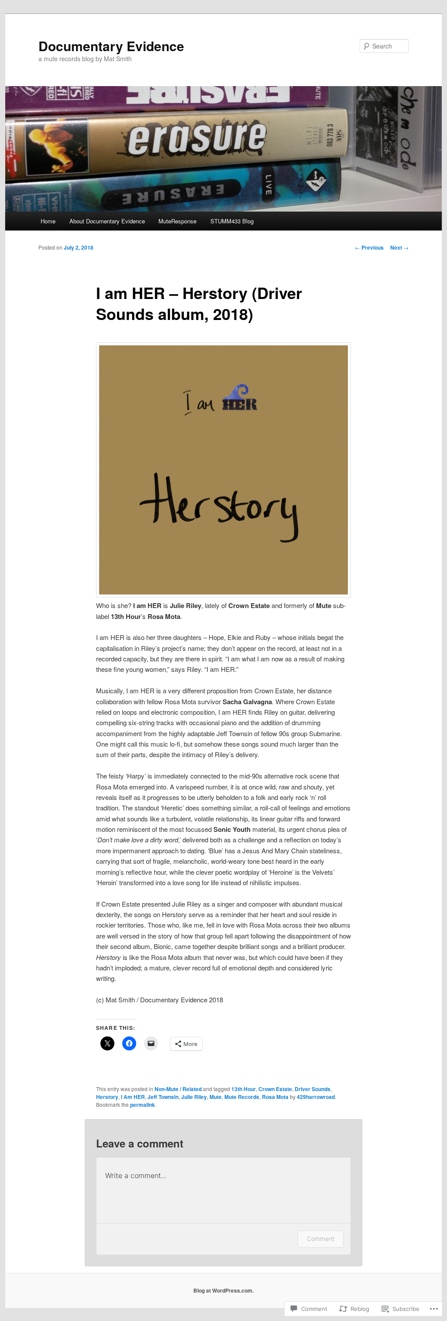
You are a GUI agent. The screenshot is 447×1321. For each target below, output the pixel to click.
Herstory (107, 1097)
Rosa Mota (275, 1097)
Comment (320, 1238)
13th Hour (243, 1089)
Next (399, 247)
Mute (216, 1097)
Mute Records (241, 1097)
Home (48, 221)
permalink (142, 1105)
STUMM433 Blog (232, 221)
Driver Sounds (312, 1089)
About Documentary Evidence (107, 221)
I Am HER (133, 1097)
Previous (369, 247)
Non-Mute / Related (178, 1089)
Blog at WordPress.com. (223, 1290)
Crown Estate (275, 1089)
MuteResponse (177, 221)
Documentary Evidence (111, 45)
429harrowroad (316, 1097)
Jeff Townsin (163, 1097)
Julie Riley (194, 1097)
